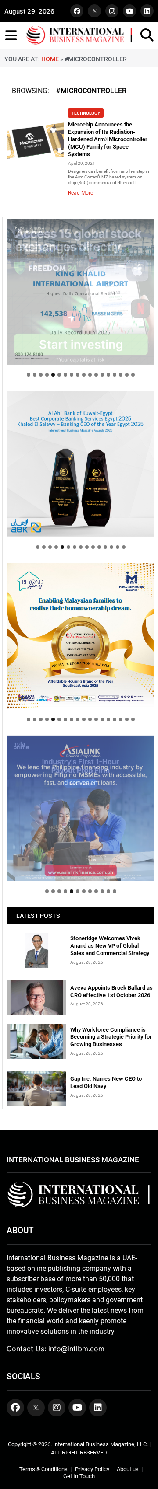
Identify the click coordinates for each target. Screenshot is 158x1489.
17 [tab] (127, 375)
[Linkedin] (147, 10)
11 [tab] (90, 375)
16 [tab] (120, 375)
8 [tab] (71, 375)
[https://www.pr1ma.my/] (80, 636)
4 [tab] (47, 375)
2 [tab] (34, 375)
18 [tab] (133, 375)
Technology (86, 113)
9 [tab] (77, 375)
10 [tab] (84, 375)
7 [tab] (65, 375)
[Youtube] (129, 10)
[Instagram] (111, 10)
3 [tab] (41, 375)
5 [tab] (53, 375)
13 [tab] (102, 375)
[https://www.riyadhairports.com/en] (80, 292)
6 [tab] (59, 375)
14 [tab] (108, 375)
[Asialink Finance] (80, 808)
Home (50, 59)
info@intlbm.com (76, 1348)
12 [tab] (96, 375)
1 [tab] (28, 375)
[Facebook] (76, 10)
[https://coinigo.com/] (80, 464)
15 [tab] (114, 375)
